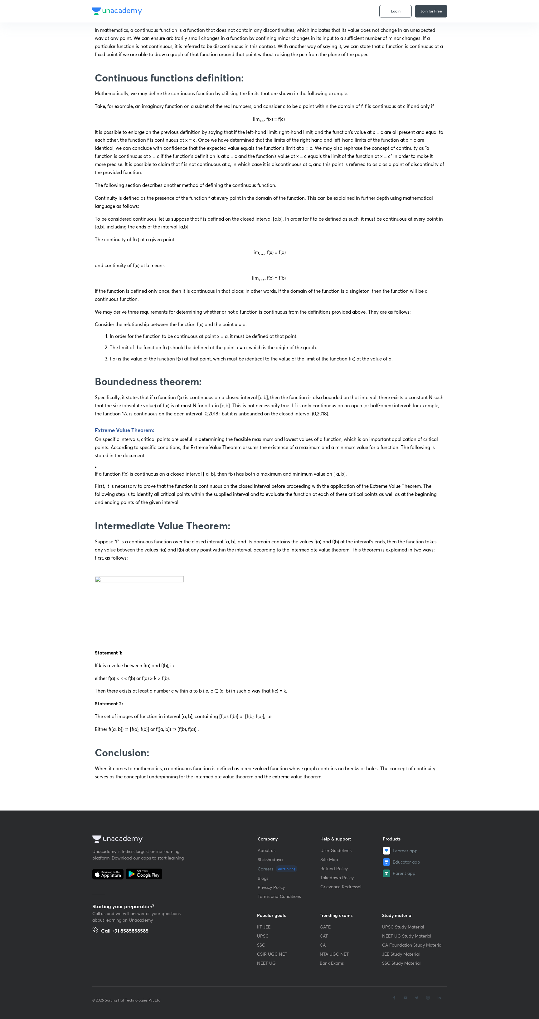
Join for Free (431, 10)
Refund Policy (334, 868)
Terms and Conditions (279, 896)
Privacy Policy (271, 887)
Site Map (329, 859)
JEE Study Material (401, 954)
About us (266, 850)
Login (396, 10)
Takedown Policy (337, 877)
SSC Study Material (401, 963)
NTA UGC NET (334, 954)
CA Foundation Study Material (412, 945)
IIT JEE (263, 927)
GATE (325, 927)
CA (323, 945)
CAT (324, 936)
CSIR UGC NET (272, 954)
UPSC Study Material (403, 927)
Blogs (263, 878)
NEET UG (266, 963)
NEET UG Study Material (406, 936)
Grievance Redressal (340, 886)
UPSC (263, 936)
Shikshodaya (270, 859)
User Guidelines (336, 850)
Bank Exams (332, 963)
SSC (261, 945)
